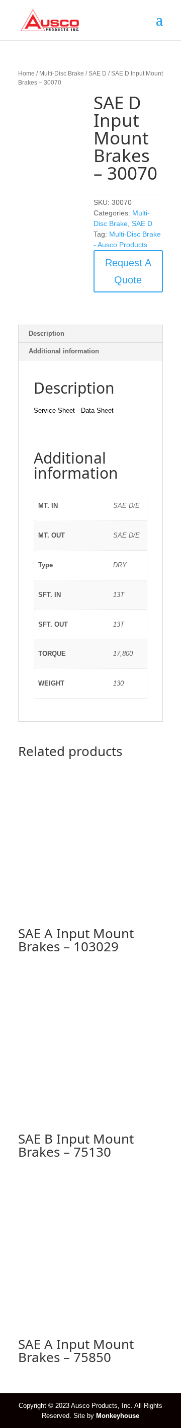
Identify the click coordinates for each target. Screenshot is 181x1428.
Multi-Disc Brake (61, 73)
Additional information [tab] (64, 351)
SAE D (97, 73)
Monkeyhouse (117, 1415)
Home (26, 73)
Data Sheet (97, 410)
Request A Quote (128, 271)
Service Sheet (54, 410)
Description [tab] (46, 333)
